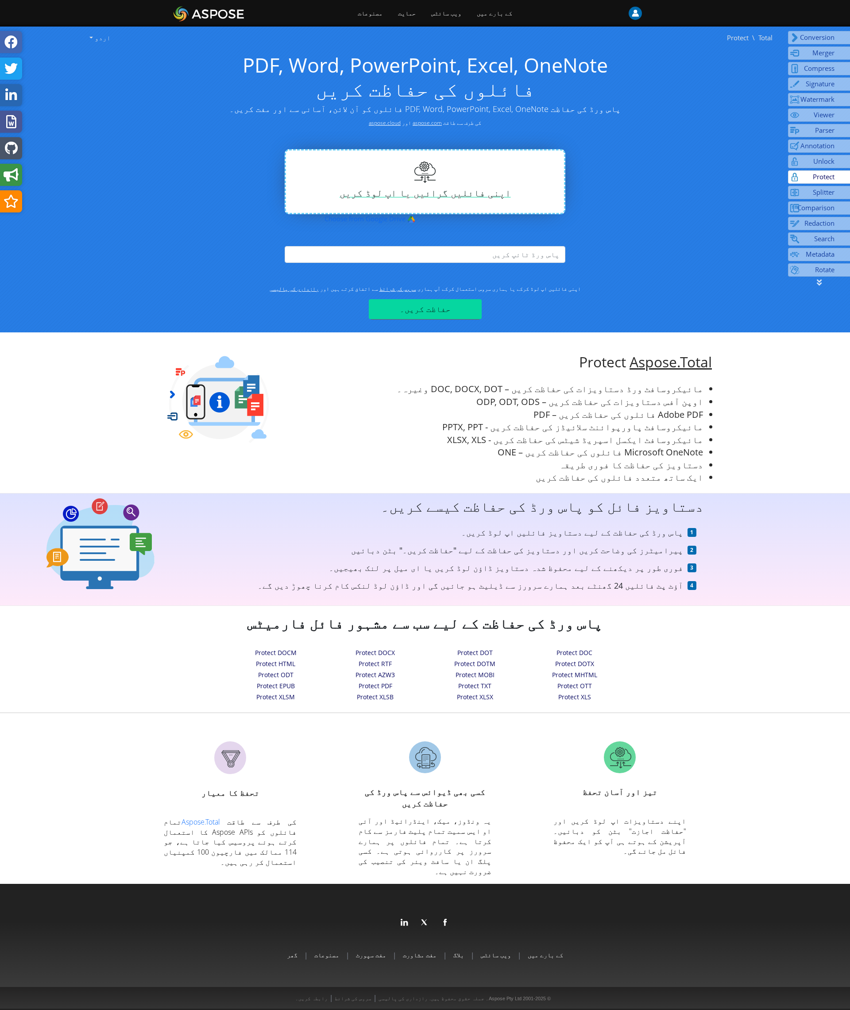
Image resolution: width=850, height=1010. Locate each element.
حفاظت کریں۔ (425, 309)
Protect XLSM (275, 697)
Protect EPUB (276, 686)
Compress (819, 68)
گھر (292, 955)
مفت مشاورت (420, 955)
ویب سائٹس (446, 13)
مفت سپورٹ (371, 955)
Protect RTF (375, 663)
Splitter (824, 192)
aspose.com (427, 123)
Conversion (817, 37)
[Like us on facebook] (445, 923)
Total (765, 37)
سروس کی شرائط (397, 289)
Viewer (824, 114)
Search (824, 238)
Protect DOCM (276, 652)
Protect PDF (375, 686)
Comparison (816, 207)
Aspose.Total (671, 361)
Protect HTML (275, 663)
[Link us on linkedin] (404, 923)
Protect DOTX (574, 663)
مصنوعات (370, 13)
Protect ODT (276, 675)
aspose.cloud (385, 123)
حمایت (407, 13)
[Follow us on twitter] (425, 923)
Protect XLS (574, 697)
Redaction (819, 223)
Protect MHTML (574, 675)
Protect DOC (574, 652)
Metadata (820, 254)
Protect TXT (474, 686)
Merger (823, 52)
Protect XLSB (375, 697)
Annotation (817, 145)
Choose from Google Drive (366, 218)
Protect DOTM (474, 663)
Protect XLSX (475, 697)
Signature (820, 83)
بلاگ (458, 955)
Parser (825, 130)
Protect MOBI (475, 675)
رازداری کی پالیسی (294, 289)
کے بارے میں (494, 13)
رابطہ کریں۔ (311, 998)
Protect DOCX (375, 652)
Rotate (825, 269)
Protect (824, 176)
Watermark (817, 99)
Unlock (824, 161)
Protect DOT (475, 652)
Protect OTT (574, 686)
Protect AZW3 (375, 675)
